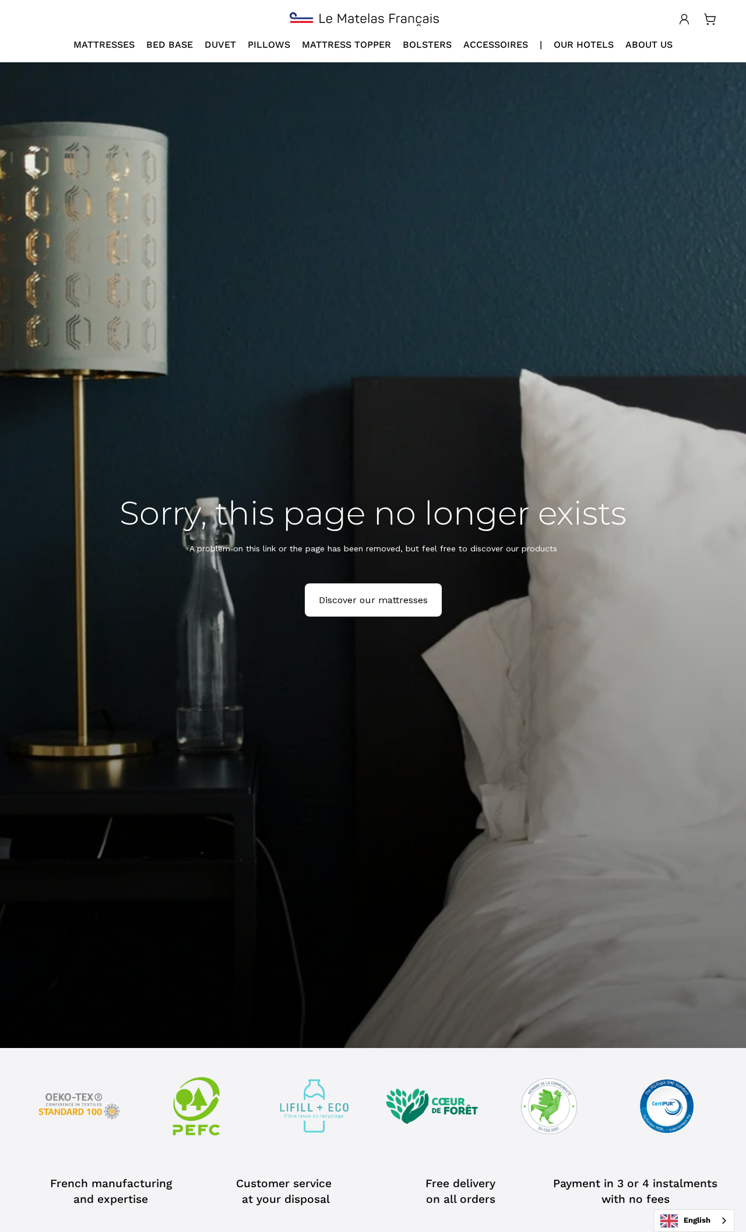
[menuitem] (104, 45)
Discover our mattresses (373, 600)
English (697, 1220)
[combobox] (694, 1220)
